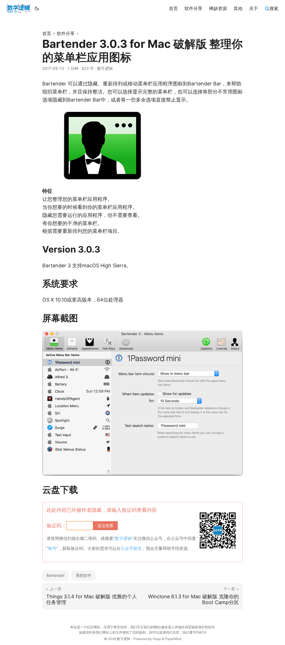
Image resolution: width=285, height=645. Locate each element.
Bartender (55, 575)
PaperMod (173, 639)
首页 (46, 33)
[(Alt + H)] (18, 8)
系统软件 (83, 575)
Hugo (157, 639)
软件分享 (66, 33)
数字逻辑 (123, 639)
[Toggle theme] (37, 8)
